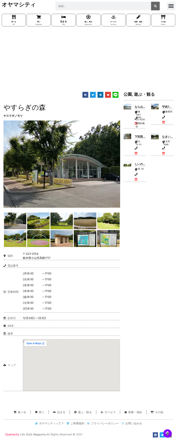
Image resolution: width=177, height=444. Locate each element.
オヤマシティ (19, 4)
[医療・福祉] (138, 17)
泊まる (63, 21)
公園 (128, 94)
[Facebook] (155, 434)
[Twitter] (162, 434)
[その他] (163, 17)
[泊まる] (63, 17)
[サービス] (113, 17)
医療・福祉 (138, 22)
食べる (13, 22)
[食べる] (14, 17)
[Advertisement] (88, 54)
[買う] (38, 17)
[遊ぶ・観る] (88, 17)
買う (38, 22)
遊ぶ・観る (88, 22)
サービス (113, 22)
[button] (171, 6)
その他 (163, 22)
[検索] (155, 6)
